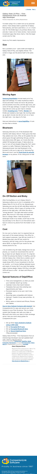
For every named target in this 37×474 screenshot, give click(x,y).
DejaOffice (24, 341)
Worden (26, 111)
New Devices (12, 342)
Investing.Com (13, 111)
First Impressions (26, 342)
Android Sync (18, 341)
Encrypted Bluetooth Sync (19, 329)
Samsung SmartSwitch (10, 98)
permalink (25, 344)
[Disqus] (19, 387)
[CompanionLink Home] (12, 3)
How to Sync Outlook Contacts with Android (17, 306)
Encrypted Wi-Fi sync (18, 327)
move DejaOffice (23, 121)
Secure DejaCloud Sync (18, 331)
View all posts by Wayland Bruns (20, 361)
